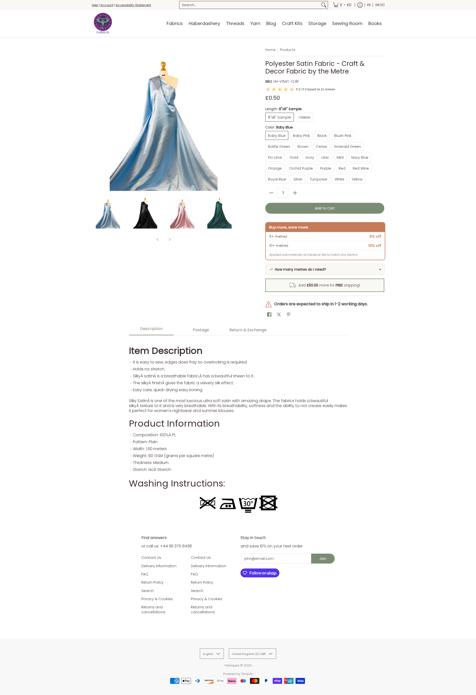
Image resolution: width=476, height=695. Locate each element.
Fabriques (232, 665)
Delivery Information (159, 566)
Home (270, 49)
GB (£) (380, 5)
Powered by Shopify (238, 674)
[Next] (232, 119)
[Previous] (95, 119)
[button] (269, 314)
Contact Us (151, 557)
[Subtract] (271, 193)
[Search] (324, 5)
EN (369, 5)
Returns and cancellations (153, 610)
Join (322, 558)
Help (95, 5)
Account (106, 5)
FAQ (144, 574)
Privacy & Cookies (157, 598)
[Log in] (360, 5)
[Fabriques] (103, 23)
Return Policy (152, 582)
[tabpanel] (238, 427)
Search (147, 590)
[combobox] (249, 5)
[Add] (295, 193)
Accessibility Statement (133, 5)
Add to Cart (325, 208)
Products (287, 49)
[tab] (151, 330)
